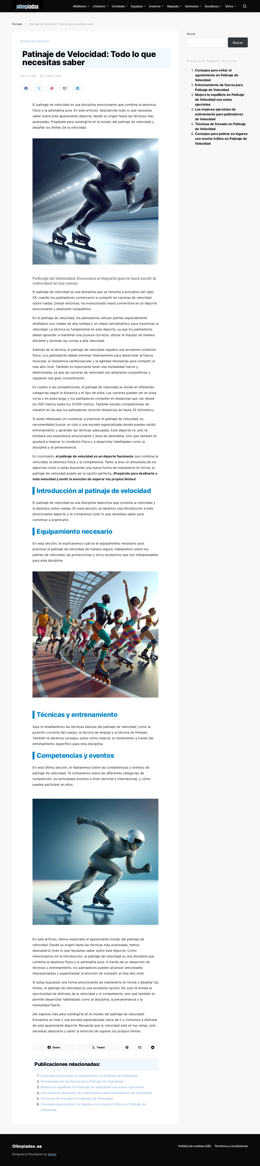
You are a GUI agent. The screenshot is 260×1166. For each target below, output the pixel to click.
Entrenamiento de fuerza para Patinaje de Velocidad (82, 1081)
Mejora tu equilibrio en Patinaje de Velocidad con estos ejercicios (92, 1087)
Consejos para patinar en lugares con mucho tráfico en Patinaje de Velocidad (221, 138)
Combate (118, 6)
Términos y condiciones (231, 1146)
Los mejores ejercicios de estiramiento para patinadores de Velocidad (96, 1093)
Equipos (137, 6)
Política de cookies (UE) (194, 1146)
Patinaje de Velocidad (34, 41)
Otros (229, 6)
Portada (17, 24)
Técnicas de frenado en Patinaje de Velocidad (77, 1098)
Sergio (52, 1154)
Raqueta (173, 6)
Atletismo (79, 6)
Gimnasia (191, 6)
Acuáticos (212, 6)
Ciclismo (99, 6)
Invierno (155, 6)
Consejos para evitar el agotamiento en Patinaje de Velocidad (89, 1076)
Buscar (191, 33)
